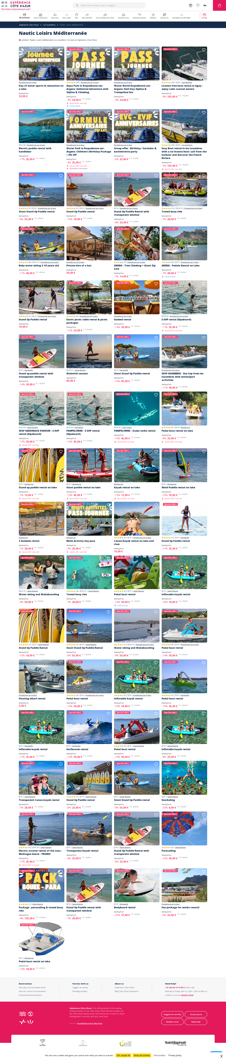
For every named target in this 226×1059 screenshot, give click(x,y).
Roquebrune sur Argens (27, 82)
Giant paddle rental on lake (83, 487)
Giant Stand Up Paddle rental (37, 211)
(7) (77, 208)
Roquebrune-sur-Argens (123, 82)
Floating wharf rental (32, 698)
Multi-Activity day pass (80, 540)
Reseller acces (172, 1022)
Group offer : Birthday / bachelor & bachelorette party (135, 150)
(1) (29, 208)
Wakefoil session (77, 373)
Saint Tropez (127, 427)
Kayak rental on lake (127, 487)
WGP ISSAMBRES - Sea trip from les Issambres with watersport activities (183, 377)
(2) (77, 316)
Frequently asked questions (30, 995)
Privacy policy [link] (175, 1055)
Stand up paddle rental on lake (38, 487)
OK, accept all (123, 1055)
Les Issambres (49, 25)
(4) (125, 538)
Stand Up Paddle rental (80, 211)
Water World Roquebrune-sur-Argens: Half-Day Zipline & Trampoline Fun (132, 89)
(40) (172, 82)
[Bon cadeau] (190, 5)
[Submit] (78, 5)
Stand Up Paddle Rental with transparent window (131, 213)
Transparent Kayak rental (82, 850)
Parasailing (169, 850)
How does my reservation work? (32, 987)
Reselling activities (80, 991)
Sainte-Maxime (80, 370)
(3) (125, 591)
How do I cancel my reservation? (32, 991)
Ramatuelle (29, 370)
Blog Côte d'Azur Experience (127, 991)
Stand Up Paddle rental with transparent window (83, 909)
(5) (125, 746)
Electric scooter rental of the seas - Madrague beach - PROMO (40, 852)
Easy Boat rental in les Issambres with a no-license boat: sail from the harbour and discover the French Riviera (184, 153)
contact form (187, 995)
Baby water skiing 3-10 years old (39, 265)
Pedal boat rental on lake (177, 430)
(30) (172, 145)
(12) (172, 208)
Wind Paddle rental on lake (178, 487)
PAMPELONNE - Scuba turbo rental (134, 430)
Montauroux (185, 427)
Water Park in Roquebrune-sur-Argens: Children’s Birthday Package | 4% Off (88, 151)
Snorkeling (168, 799)
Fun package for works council (180, 907)
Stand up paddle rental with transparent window (36, 375)
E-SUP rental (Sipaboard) (176, 319)
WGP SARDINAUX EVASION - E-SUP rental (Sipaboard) (39, 432)
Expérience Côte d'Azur (29, 25)
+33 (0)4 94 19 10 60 (174, 987)
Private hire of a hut (78, 265)
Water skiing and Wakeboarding (39, 594)
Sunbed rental (122, 319)
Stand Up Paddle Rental (33, 647)
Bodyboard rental (124, 907)
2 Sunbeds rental (29, 540)
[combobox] (109, 5)
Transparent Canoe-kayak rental (39, 799)
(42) (77, 82)
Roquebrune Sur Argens (89, 82)
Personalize (159, 1055)
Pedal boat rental (124, 594)
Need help (195, 1022)
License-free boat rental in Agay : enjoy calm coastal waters (182, 87)
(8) (29, 262)
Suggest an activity (80, 987)
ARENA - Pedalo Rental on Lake (180, 265)
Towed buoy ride (172, 211)
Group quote (196, 1014)
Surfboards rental (77, 749)
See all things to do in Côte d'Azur (89, 1023)
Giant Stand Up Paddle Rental (84, 647)
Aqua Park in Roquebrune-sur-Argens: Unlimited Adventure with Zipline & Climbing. (87, 89)
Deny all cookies (142, 1055)
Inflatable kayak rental (176, 594)
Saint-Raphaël (187, 82)
